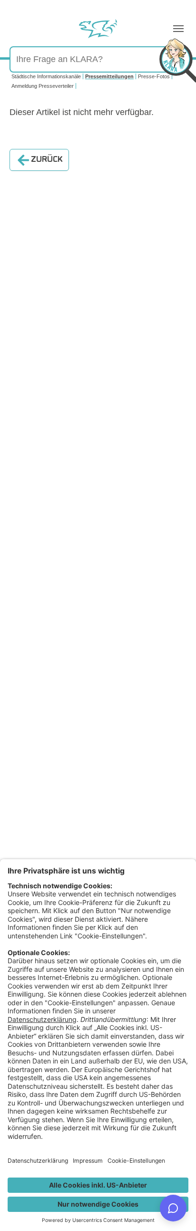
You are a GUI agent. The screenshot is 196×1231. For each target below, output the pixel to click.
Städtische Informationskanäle (46, 76)
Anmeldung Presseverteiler (42, 86)
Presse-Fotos (154, 76)
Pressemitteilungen (109, 76)
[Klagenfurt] (98, 29)
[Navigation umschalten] (178, 29)
